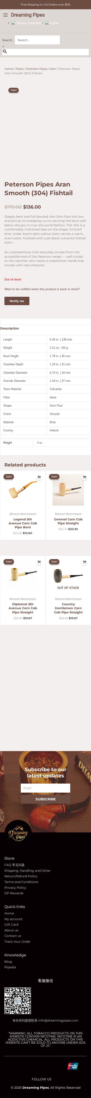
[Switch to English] (52, 23)
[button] (5, 15)
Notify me (17, 301)
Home (8, 68)
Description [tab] (9, 328)
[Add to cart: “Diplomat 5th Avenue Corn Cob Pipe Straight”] (39, 562)
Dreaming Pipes (28, 15)
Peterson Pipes (36, 68)
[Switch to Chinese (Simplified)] (27, 23)
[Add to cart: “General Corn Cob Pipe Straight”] (84, 477)
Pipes (20, 68)
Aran (52, 68)
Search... (8, 40)
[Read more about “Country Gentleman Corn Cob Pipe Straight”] (84, 562)
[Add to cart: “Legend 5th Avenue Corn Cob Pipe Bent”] (39, 477)
